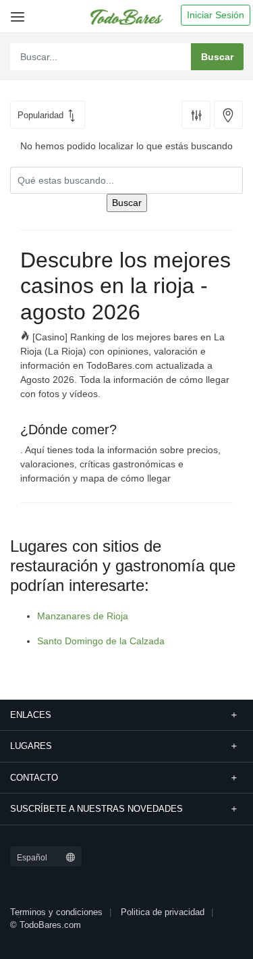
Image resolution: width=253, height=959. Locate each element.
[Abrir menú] (15, 11)
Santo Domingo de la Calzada (101, 641)
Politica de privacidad (162, 912)
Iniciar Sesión (215, 14)
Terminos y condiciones (56, 912)
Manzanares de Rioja (82, 616)
